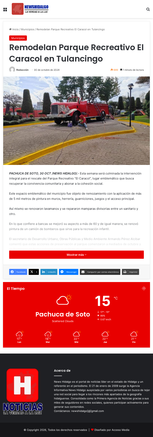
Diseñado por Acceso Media (111, 429)
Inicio (15, 29)
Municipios (27, 29)
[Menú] (5, 10)
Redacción (22, 69)
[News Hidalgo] (30, 9)
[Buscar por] (148, 10)
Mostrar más (76, 254)
